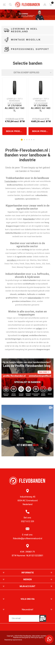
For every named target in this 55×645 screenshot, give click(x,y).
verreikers (11, 260)
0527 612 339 (27, 521)
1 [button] (22, 140)
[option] (14, 106)
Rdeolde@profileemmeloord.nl (27, 538)
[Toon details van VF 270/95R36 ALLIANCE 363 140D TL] (40, 87)
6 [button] (33, 139)
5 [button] (31, 139)
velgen (39, 328)
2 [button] (24, 139)
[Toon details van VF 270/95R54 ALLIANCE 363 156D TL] (14, 87)
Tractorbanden (10, 181)
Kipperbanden (29, 219)
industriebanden (34, 298)
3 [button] (26, 139)
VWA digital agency (37, 637)
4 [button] (29, 139)
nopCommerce (17, 640)
